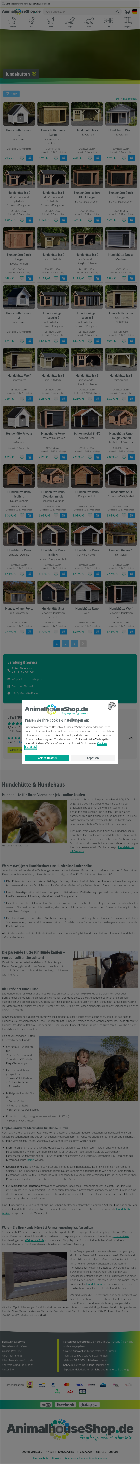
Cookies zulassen (47, 758)
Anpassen (93, 758)
